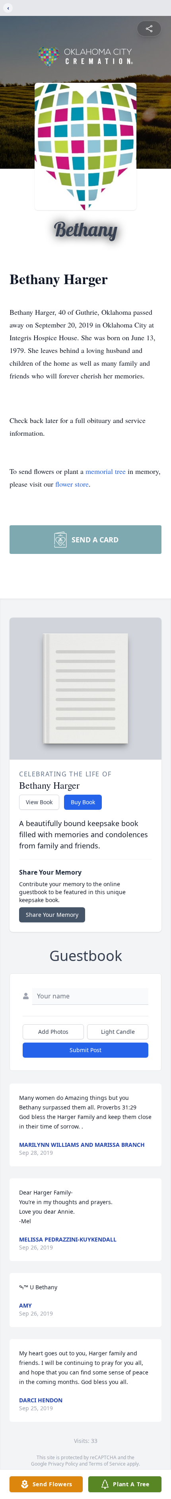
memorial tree (106, 471)
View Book (39, 802)
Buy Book (83, 802)
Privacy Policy (63, 1463)
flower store (72, 484)
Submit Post (85, 1050)
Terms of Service (107, 1463)
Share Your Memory (52, 914)
